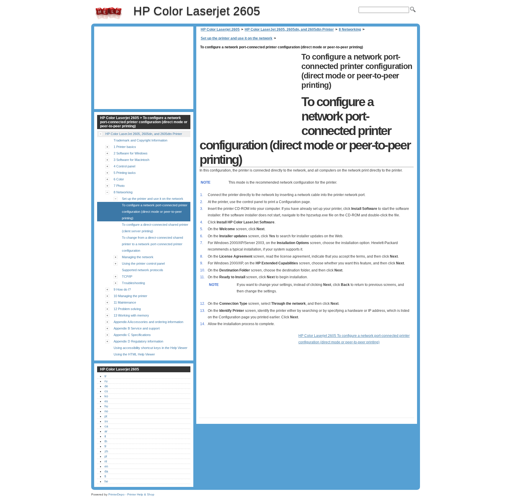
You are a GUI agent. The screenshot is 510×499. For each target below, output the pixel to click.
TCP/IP (127, 276)
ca (106, 426)
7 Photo (119, 185)
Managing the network (137, 257)
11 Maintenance (125, 302)
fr (105, 446)
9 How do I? (122, 289)
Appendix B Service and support (137, 328)
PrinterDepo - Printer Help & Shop (131, 494)
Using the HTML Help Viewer (134, 354)
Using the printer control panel (143, 263)
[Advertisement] (248, 92)
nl (105, 461)
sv (106, 421)
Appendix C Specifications (132, 335)
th (105, 441)
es (106, 401)
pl (105, 456)
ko (106, 396)
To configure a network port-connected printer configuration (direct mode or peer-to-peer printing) (154, 211)
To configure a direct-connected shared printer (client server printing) (155, 228)
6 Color (119, 179)
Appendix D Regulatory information (138, 341)
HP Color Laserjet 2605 (109, 13)
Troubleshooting (133, 283)
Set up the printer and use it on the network (236, 38)
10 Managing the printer (130, 296)
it (105, 436)
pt (105, 416)
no (106, 411)
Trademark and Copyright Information (140, 140)
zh (106, 451)
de (106, 386)
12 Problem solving (127, 309)
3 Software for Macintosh (131, 160)
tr (105, 376)
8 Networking (350, 29)
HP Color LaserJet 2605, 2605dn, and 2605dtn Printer (289, 29)
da (106, 471)
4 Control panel (124, 166)
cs (106, 391)
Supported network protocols (142, 270)
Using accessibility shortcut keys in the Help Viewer (150, 348)
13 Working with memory (131, 315)
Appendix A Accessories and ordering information (148, 322)
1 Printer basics (125, 147)
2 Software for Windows (131, 153)
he (106, 481)
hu (106, 406)
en (106, 466)
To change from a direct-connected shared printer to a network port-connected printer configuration (152, 244)
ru (105, 381)
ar (105, 431)
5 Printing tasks (125, 172)
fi (105, 476)
